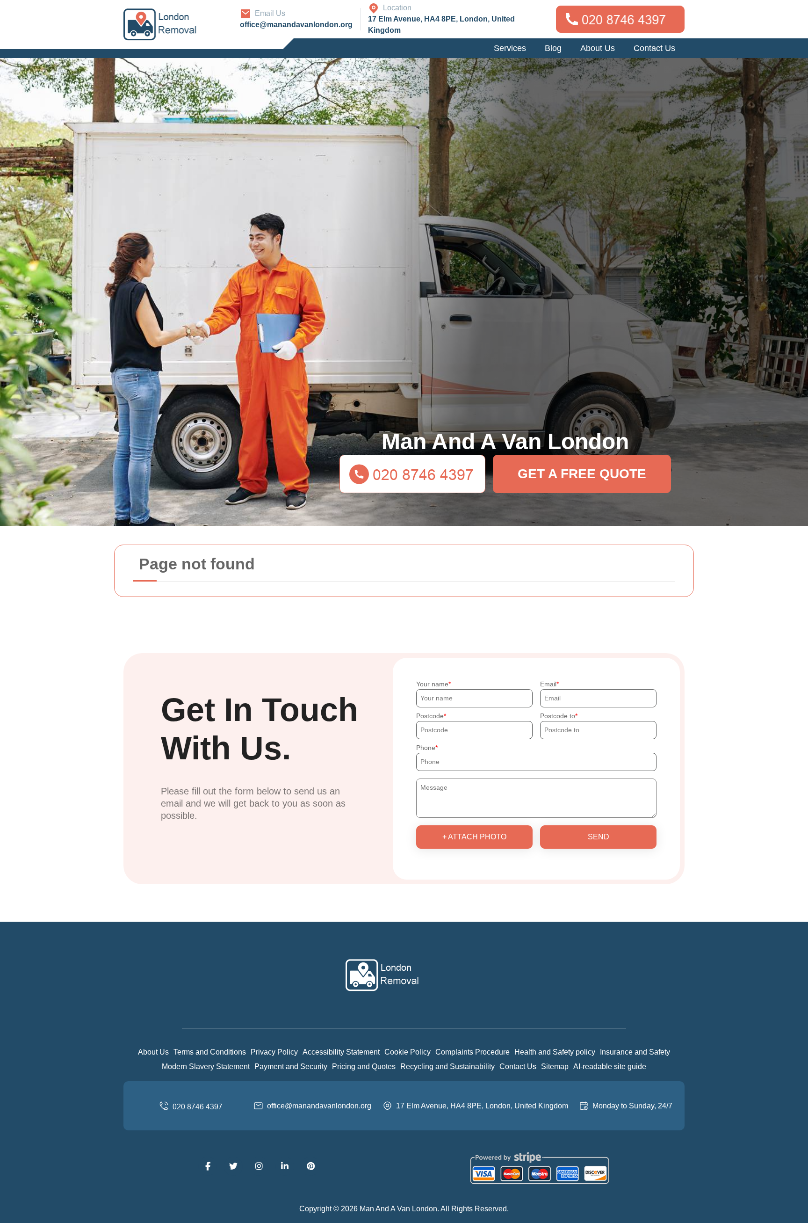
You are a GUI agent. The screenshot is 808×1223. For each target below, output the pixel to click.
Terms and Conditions (209, 1052)
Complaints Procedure (472, 1052)
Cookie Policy (407, 1052)
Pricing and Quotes (364, 1066)
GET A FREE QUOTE (582, 473)
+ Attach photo (474, 837)
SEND (598, 837)
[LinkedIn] (284, 1166)
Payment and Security (290, 1066)
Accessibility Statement (341, 1052)
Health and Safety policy (554, 1052)
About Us (597, 48)
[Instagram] (259, 1166)
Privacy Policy (274, 1052)
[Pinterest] (310, 1166)
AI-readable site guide (609, 1066)
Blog (553, 48)
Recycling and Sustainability (447, 1066)
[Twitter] (233, 1166)
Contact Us (654, 48)
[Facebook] (207, 1166)
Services (510, 48)
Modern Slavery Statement (206, 1066)
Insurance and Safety (635, 1052)
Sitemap (555, 1066)
